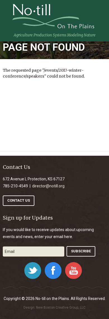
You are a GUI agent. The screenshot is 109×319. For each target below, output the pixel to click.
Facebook (53, 270)
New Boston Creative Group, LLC (61, 307)
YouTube (73, 270)
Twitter (32, 270)
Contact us (18, 200)
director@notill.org (48, 186)
